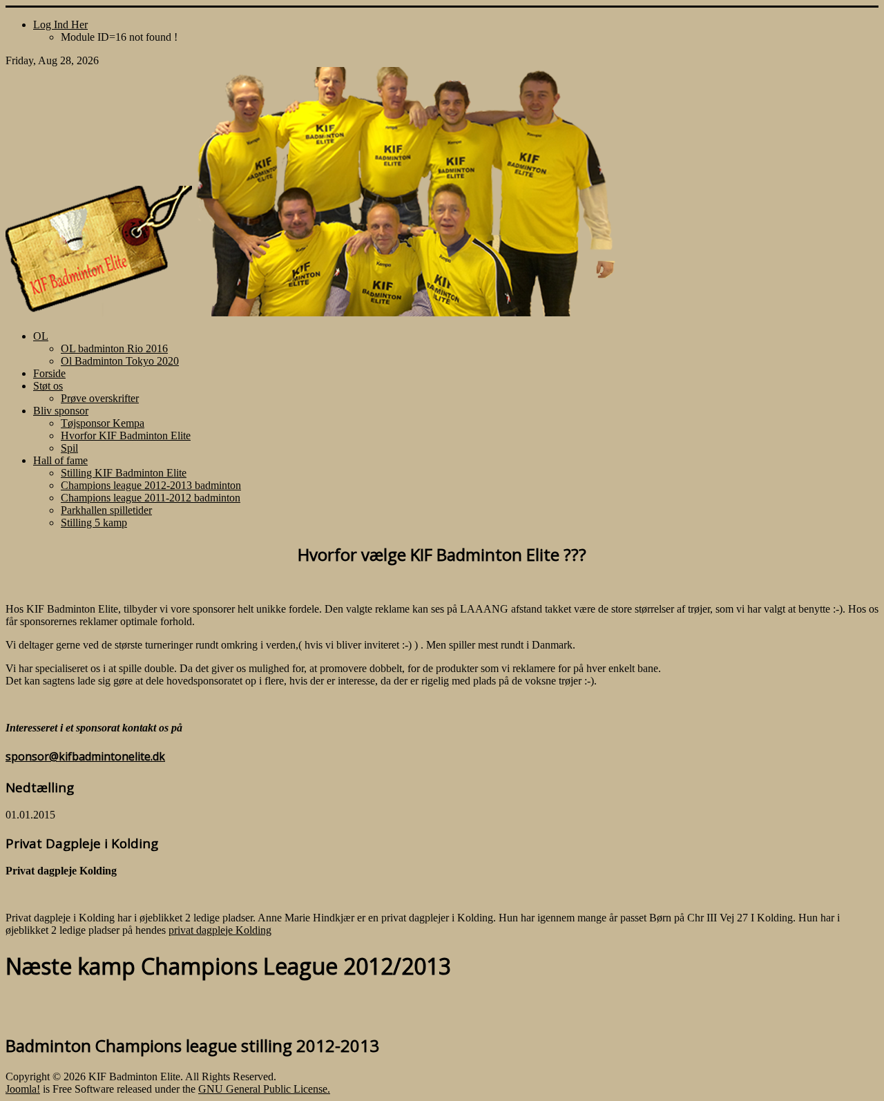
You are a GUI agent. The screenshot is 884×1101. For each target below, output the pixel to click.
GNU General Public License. (264, 1089)
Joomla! (23, 1089)
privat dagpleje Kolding (220, 930)
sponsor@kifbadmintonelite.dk (85, 756)
